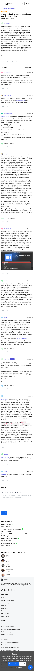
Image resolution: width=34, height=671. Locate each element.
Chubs (7, 555)
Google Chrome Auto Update (9, 538)
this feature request (22, 338)
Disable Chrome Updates (8, 543)
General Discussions (9, 8)
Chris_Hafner (7, 95)
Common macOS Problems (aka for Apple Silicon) (15, 534)
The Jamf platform (6, 624)
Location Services (6, 524)
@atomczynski (5, 457)
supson (6, 280)
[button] (3, 4)
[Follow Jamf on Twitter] (2, 590)
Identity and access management (10, 642)
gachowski (6, 23)
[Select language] (22, 3)
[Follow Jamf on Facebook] (15, 590)
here (29, 341)
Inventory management (7, 634)
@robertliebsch (20, 100)
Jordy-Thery (9, 569)
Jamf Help (4, 597)
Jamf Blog (4, 605)
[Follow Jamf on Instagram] (11, 590)
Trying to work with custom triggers (11, 529)
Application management (8, 632)
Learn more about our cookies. (21, 660)
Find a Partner (5, 613)
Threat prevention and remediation (10, 647)
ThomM (8, 564)
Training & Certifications (7, 600)
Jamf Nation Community (7, 603)
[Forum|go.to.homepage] (10, 4)
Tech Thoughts (5, 536)
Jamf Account (5, 616)
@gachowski (4, 399)
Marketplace (4, 608)
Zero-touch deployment (7, 626)
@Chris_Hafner (5, 116)
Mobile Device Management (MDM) (10, 629)
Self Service (4, 639)
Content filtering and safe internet (10, 650)
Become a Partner (6, 611)
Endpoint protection (6, 645)
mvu (7, 560)
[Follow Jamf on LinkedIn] (5, 590)
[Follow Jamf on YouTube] (8, 589)
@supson (3, 474)
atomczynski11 (8, 113)
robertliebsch (7, 72)
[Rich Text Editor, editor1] (17, 502)
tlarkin (5, 317)
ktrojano (8, 574)
